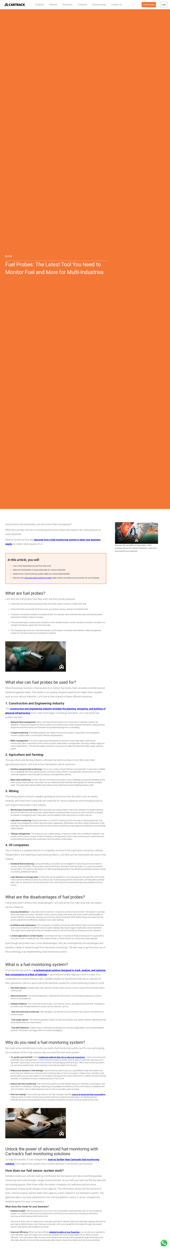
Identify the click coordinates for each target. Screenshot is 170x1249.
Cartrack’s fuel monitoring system (38, 578)
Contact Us (116, 4)
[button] (39, 5)
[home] (15, 4)
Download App (99, 4)
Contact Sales (149, 5)
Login (163, 5)
